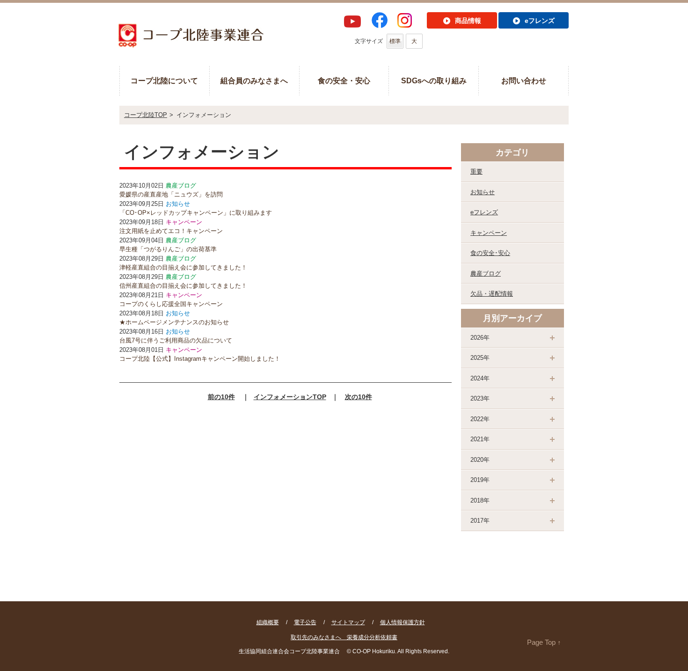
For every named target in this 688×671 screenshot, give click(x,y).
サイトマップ (348, 622)
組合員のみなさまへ (254, 81)
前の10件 (221, 397)
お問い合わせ (523, 81)
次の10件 (358, 397)
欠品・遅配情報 (491, 293)
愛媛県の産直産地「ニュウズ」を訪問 (171, 194)
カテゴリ (512, 152)
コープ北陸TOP (145, 114)
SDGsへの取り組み (434, 81)
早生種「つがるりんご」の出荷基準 (168, 249)
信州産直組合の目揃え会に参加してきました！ (183, 285)
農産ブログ (485, 273)
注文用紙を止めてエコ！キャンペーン (171, 230)
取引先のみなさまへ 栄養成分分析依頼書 (344, 637)
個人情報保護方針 (402, 622)
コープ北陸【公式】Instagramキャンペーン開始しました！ (199, 358)
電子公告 (305, 622)
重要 (476, 171)
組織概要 (267, 622)
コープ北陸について (164, 81)
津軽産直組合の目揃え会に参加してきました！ (183, 267)
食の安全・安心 (344, 81)
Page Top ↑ (544, 642)
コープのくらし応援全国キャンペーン (171, 303)
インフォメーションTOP (290, 397)
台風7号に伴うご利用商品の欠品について (175, 340)
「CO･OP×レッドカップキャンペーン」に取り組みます (195, 212)
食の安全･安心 (490, 252)
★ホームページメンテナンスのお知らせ (174, 322)
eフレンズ (484, 212)
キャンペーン (488, 232)
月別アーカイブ (512, 318)
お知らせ (482, 192)
